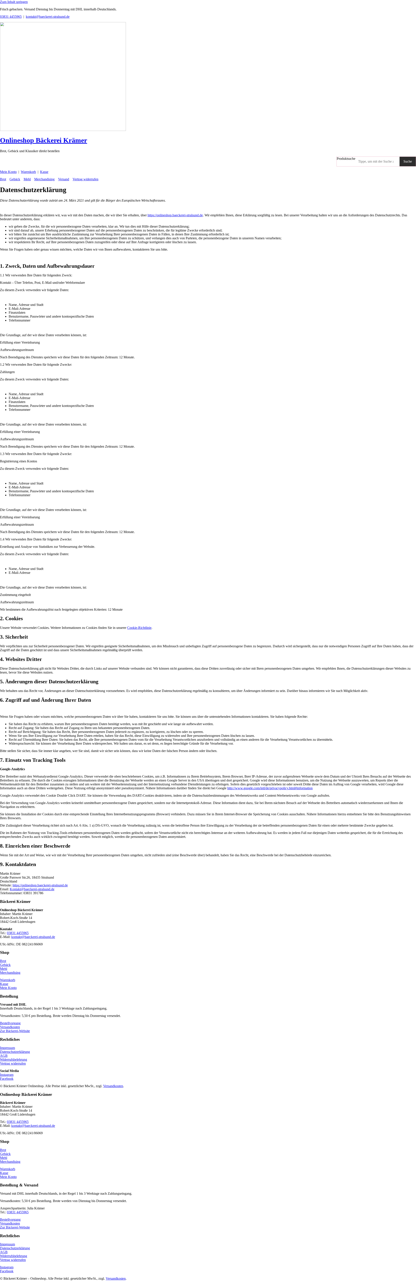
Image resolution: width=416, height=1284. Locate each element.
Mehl (27, 179)
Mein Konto (8, 172)
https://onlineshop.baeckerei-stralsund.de (175, 215)
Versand (63, 179)
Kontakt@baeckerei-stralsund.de (32, 889)
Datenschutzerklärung (15, 1052)
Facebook (6, 1078)
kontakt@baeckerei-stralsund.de (48, 16)
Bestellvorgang (10, 1023)
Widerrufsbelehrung (13, 1059)
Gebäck (15, 179)
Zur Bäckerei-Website (15, 1031)
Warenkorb (28, 172)
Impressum (7, 1048)
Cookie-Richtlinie (139, 628)
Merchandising (44, 179)
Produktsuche (346, 158)
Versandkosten (10, 1027)
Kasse (44, 172)
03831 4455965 (11, 16)
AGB (4, 1055)
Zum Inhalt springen (14, 2)
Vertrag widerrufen (85, 179)
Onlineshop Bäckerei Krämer (43, 140)
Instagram (6, 1075)
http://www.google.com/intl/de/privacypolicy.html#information (270, 788)
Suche (407, 161)
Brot (3, 179)
